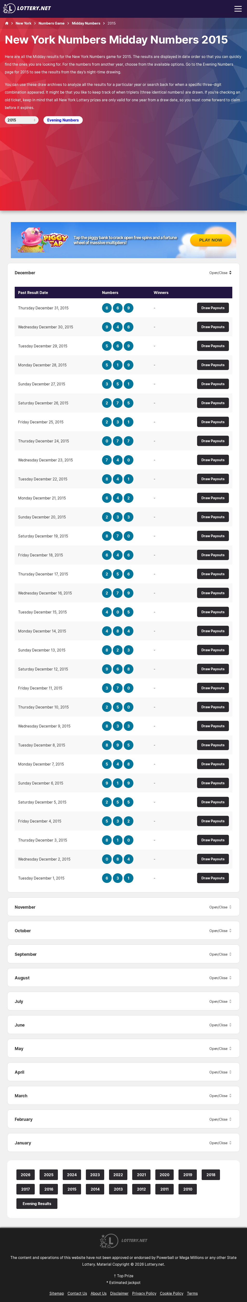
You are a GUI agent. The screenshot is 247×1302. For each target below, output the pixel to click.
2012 (141, 1189)
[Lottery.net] (27, 12)
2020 (164, 1174)
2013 (118, 1189)
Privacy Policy (144, 1293)
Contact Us (77, 1293)
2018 (210, 1174)
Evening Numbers (63, 120)
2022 (118, 1174)
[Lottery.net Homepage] (6, 23)
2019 (187, 1174)
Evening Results (37, 1203)
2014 (95, 1189)
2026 (25, 1174)
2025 (49, 1174)
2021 (141, 1174)
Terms (192, 1293)
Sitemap (56, 1293)
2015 (72, 1189)
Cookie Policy (171, 1293)
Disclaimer (119, 1293)
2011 (164, 1189)
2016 (48, 1189)
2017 (25, 1189)
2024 (72, 1174)
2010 (187, 1189)
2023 (95, 1174)
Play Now (210, 240)
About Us (99, 1293)
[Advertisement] (123, 160)
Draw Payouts (213, 308)
